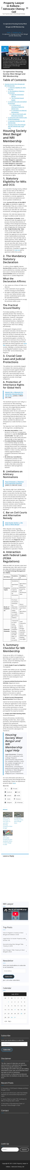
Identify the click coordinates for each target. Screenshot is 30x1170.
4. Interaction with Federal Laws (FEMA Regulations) (17, 118)
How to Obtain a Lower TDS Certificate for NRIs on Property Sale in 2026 (14, 1100)
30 (12, 1017)
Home (8, 32)
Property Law (17, 32)
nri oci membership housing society (16, 64)
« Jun (5, 1021)
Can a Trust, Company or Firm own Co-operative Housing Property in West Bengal (7, 823)
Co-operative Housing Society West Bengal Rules (18, 820)
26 (21, 1013)
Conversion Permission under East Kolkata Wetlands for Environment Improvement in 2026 (14, 1094)
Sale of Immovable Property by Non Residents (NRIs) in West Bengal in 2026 (7, 840)
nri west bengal (7, 65)
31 (15, 1017)
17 (15, 1009)
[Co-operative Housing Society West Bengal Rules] (19, 814)
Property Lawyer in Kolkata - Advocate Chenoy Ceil (14, 7)
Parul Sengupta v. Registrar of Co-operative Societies (14, 482)
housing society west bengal (10, 61)
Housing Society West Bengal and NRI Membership (14, 85)
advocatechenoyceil (20, 59)
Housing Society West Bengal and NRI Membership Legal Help (16, 126)
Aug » (9, 1021)
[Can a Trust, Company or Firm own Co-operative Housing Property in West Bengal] (7, 814)
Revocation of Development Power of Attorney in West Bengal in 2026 (12, 1104)
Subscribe (8, 976)
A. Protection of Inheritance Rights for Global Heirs (17, 107)
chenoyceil (7, 58)
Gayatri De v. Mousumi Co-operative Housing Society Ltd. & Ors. (14, 394)
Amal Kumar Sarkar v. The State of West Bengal (14, 523)
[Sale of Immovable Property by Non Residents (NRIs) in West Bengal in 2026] (7, 832)
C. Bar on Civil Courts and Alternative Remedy (18, 115)
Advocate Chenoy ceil (8, 59)
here (14, 783)
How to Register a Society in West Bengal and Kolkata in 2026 (13, 933)
